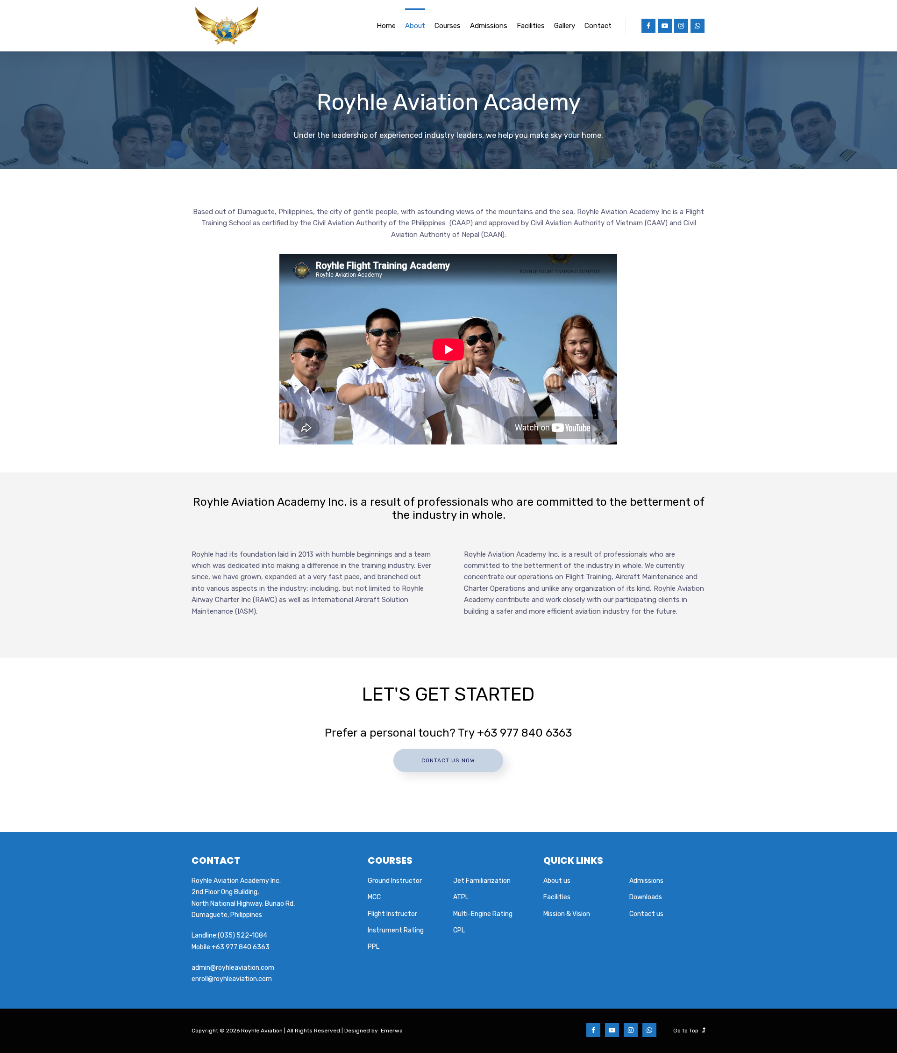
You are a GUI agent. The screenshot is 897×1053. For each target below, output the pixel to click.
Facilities (531, 25)
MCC (374, 897)
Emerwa (392, 1030)
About (415, 25)
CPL (459, 930)
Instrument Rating (396, 930)
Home (386, 25)
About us (556, 881)
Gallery (564, 25)
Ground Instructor (395, 881)
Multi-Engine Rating (483, 914)
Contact (598, 25)
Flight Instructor (392, 914)
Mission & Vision (566, 914)
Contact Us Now (448, 760)
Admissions (488, 25)
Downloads (645, 897)
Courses (447, 25)
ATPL (461, 897)
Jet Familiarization (482, 881)
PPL (373, 947)
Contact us (646, 914)
